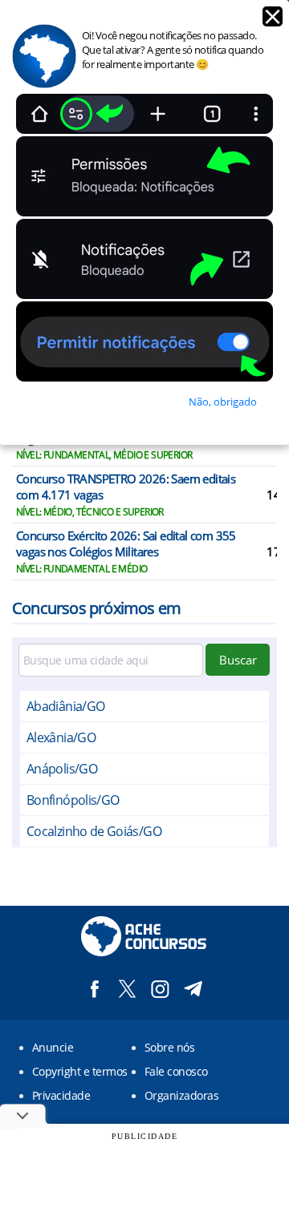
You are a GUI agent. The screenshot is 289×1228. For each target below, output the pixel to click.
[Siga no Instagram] (160, 989)
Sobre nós (169, 1047)
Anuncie (52, 1047)
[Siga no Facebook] (94, 989)
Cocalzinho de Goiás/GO (93, 831)
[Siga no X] (127, 989)
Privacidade (61, 1095)
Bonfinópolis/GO (72, 800)
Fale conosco (176, 1071)
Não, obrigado (223, 401)
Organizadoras (181, 1095)
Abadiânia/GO (65, 706)
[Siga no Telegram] (193, 989)
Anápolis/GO (61, 769)
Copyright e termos (80, 1071)
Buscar (238, 660)
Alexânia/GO (61, 737)
